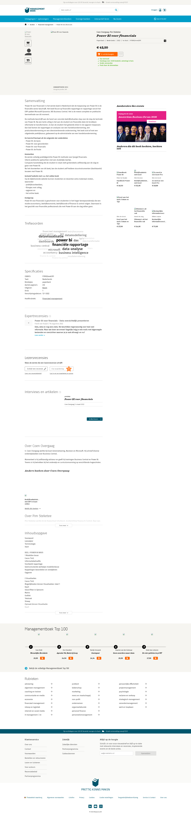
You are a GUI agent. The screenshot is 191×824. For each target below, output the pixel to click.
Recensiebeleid (31, 772)
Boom (44, 288)
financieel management (34, 703)
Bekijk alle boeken (31, 509)
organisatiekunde (79, 707)
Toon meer (62, 525)
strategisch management (129, 699)
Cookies (92, 798)
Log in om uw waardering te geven (61, 373)
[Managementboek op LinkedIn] (90, 806)
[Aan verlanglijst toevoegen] (121, 54)
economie (29, 699)
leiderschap (76, 688)
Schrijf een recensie (35, 369)
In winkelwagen (107, 54)
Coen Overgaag (103, 32)
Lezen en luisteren (32, 763)
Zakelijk (65, 739)
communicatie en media (35, 695)
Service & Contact (149, 798)
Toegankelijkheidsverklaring (128, 798)
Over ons (28, 744)
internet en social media (35, 711)
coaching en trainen (33, 692)
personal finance (79, 711)
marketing (76, 692)
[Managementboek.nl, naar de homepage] (35, 12)
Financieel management (45, 24)
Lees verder (39, 335)
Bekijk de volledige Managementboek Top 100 (49, 668)
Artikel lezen (93, 419)
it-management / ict (33, 715)
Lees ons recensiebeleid (33, 373)
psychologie (124, 692)
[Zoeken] (116, 10)
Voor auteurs (30, 767)
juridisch (75, 684)
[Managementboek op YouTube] (95, 806)
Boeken (32, 24)
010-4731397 (161, 19)
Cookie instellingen (106, 798)
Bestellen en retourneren (35, 758)
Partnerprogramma (33, 776)
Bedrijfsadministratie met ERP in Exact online (33, 502)
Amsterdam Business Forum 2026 (137, 117)
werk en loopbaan (126, 707)
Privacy (81, 798)
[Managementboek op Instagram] (101, 806)
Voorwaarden (30, 754)
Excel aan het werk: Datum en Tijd (123, 221)
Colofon (71, 798)
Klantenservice (32, 739)
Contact (28, 749)
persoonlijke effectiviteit (128, 684)
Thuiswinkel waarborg (34, 798)
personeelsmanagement (82, 715)
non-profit (76, 699)
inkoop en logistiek (32, 707)
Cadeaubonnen (68, 754)
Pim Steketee (115, 32)
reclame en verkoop (127, 695)
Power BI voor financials (64, 24)
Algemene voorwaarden (55, 798)
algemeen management (35, 688)
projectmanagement (127, 688)
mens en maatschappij (81, 695)
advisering (29, 684)
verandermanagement (128, 703)
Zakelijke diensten (69, 744)
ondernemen (77, 703)
